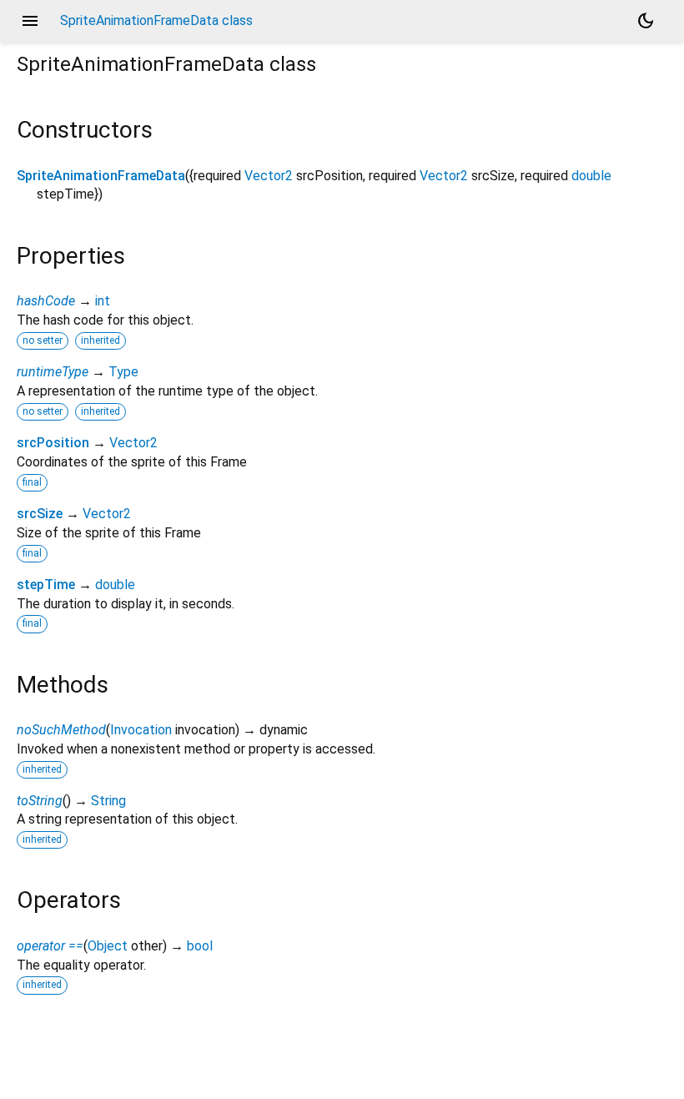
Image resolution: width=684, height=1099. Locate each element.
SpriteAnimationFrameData (101, 176)
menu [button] (30, 21)
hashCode (46, 301)
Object (108, 946)
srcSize (40, 514)
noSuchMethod (61, 730)
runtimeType (52, 372)
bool (200, 946)
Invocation (141, 730)
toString (40, 801)
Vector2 (268, 176)
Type (123, 372)
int (102, 301)
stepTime (46, 584)
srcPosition (53, 443)
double (591, 176)
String (108, 801)
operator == (50, 946)
